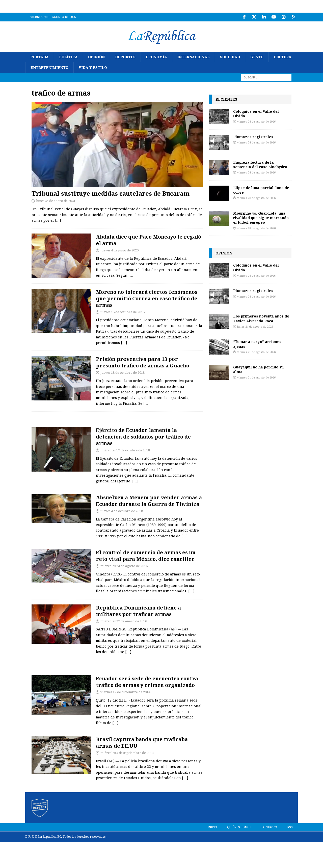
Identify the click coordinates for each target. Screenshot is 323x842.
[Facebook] (244, 17)
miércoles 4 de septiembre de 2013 (127, 753)
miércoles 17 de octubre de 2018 (125, 450)
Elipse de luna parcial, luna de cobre (261, 190)
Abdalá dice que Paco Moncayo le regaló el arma (148, 240)
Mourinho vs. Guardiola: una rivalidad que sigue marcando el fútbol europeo (261, 218)
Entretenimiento (49, 68)
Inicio (212, 827)
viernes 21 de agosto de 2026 (256, 352)
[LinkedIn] (263, 17)
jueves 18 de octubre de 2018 (122, 312)
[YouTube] (273, 17)
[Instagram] (283, 17)
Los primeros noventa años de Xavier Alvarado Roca (261, 318)
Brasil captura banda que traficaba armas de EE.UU (142, 742)
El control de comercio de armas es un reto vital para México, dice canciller (146, 555)
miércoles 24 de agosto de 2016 (124, 566)
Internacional (193, 57)
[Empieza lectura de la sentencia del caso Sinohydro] (219, 167)
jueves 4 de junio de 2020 (119, 250)
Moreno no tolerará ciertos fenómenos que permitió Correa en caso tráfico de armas (146, 298)
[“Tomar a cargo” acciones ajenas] (219, 347)
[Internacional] (61, 566)
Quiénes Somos (239, 827)
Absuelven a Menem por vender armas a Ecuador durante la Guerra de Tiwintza (149, 500)
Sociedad (230, 57)
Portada (39, 57)
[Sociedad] (61, 449)
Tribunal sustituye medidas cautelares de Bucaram (111, 193)
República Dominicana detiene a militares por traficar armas (138, 611)
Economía (156, 57)
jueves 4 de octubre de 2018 (121, 511)
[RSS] (293, 17)
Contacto (269, 827)
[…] (58, 220)
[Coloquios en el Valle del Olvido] (219, 116)
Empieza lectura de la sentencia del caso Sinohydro (260, 164)
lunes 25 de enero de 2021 (55, 201)
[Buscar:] (266, 77)
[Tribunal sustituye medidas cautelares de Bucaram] (117, 144)
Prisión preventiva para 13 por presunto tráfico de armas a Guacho (142, 362)
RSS (290, 827)
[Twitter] (254, 17)
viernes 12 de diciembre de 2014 (125, 692)
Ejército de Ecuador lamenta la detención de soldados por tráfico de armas (143, 437)
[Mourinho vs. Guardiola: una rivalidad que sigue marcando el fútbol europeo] (219, 218)
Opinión (96, 57)
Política (68, 57)
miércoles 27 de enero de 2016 (123, 621)
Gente (256, 57)
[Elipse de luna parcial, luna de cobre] (219, 193)
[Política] (61, 256)
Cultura (282, 57)
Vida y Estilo (93, 68)
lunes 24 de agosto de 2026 (255, 326)
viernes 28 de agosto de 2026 (256, 121)
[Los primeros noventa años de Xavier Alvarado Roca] (219, 321)
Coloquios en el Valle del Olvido (256, 113)
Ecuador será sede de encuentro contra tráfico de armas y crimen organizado (147, 681)
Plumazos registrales (253, 136)
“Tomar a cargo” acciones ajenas (257, 344)
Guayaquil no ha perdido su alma (258, 369)
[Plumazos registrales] (219, 142)
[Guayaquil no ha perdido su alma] (219, 372)
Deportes (125, 57)
